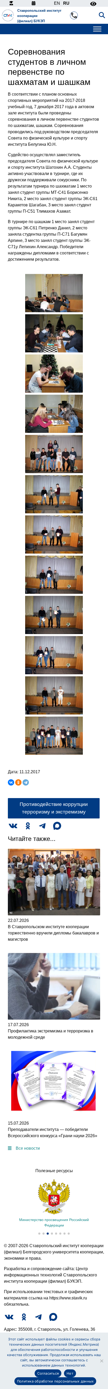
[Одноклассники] (18, 782)
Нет (70, 1373)
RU (66, 3)
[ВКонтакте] (11, 782)
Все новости (28, 1148)
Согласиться (48, 1373)
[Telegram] (26, 782)
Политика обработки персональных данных (55, 1381)
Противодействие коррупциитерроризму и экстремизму (54, 808)
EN (57, 3)
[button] (39, 1234)
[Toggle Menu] (97, 29)
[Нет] (101, 1360)
